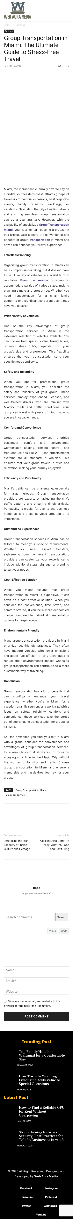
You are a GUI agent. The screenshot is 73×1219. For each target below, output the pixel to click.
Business (20, 25)
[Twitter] (17, 74)
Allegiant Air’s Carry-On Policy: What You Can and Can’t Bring (54, 845)
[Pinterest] (26, 74)
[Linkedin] (16, 1197)
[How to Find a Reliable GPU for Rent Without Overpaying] (10, 1109)
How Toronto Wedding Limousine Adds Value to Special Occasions (39, 1080)
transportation (40, 240)
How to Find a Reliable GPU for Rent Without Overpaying (41, 1111)
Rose (36, 888)
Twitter (26, 1205)
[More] (44, 74)
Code (64, 930)
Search (61, 917)
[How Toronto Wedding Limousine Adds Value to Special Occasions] (10, 1078)
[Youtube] (30, 1214)
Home (7, 25)
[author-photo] (36, 882)
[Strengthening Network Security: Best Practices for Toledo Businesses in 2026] (10, 1134)
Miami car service (15, 794)
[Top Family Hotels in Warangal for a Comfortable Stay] (10, 1053)
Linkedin (27, 1197)
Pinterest (51, 1197)
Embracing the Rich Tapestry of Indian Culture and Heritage (17, 845)
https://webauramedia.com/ (36, 893)
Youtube (41, 1214)
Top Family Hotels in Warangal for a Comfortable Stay (42, 1056)
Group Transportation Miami (31, 790)
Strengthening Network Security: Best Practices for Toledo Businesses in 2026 (41, 1136)
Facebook (26, 1188)
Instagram (51, 1188)
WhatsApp (50, 1205)
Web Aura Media (46, 1176)
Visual (52, 930)
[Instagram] (39, 1188)
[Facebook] (8, 74)
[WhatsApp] (35, 74)
